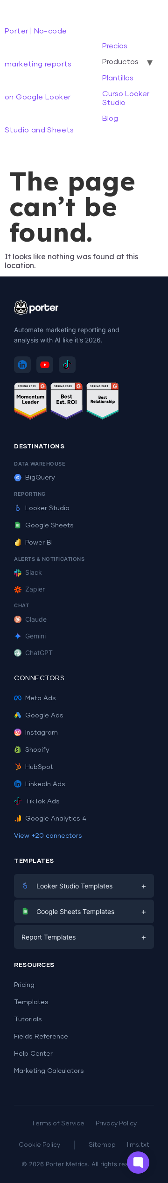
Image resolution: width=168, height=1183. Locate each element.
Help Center (33, 1054)
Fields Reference (41, 1036)
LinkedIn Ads (45, 784)
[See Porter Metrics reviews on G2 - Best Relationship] (102, 402)
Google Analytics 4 (55, 818)
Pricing (24, 985)
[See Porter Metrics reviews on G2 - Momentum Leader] (30, 402)
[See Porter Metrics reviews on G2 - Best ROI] (66, 402)
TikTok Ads (42, 801)
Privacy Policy (116, 1124)
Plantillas (117, 78)
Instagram (41, 733)
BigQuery (40, 477)
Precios (114, 46)
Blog (110, 118)
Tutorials (28, 1019)
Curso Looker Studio (125, 98)
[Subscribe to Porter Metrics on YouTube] (44, 364)
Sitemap (102, 1145)
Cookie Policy (39, 1145)
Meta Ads (40, 698)
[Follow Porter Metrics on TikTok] (67, 364)
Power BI (39, 542)
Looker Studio (47, 508)
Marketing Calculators (49, 1071)
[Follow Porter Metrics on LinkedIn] (22, 364)
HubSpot (39, 767)
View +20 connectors (48, 836)
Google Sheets (49, 525)
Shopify (37, 750)
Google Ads (44, 715)
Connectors (39, 678)
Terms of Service (57, 1124)
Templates (31, 1002)
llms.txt (138, 1145)
